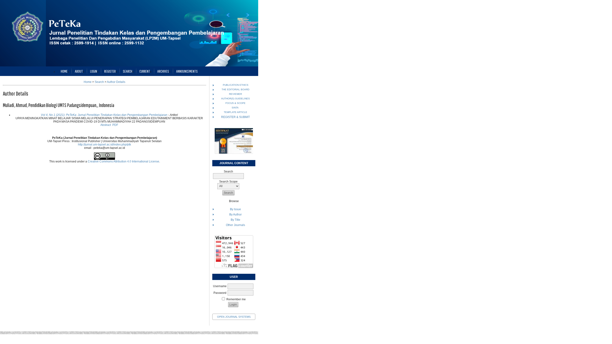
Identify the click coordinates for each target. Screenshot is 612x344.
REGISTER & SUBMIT (235, 117)
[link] (233, 267)
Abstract (105, 125)
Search (127, 71)
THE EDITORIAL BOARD (235, 89)
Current (144, 71)
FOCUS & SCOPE (235, 103)
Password (219, 293)
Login (93, 71)
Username (220, 286)
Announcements (187, 71)
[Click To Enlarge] (233, 140)
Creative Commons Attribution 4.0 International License (123, 161)
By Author (235, 214)
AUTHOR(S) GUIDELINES (235, 98)
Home (64, 71)
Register (110, 71)
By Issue (235, 209)
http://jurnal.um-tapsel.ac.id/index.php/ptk (104, 144)
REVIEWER (235, 94)
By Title (235, 219)
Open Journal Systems (234, 316)
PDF (115, 125)
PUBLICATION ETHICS (235, 85)
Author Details (116, 82)
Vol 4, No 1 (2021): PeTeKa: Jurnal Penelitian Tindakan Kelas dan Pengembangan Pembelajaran (104, 115)
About (79, 71)
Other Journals (235, 225)
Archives (163, 71)
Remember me (236, 299)
